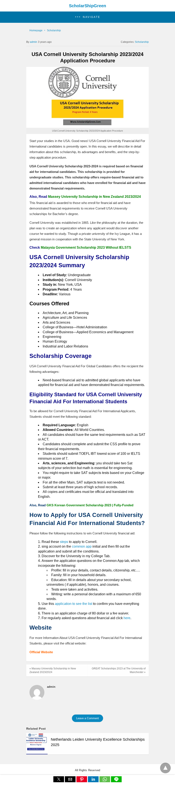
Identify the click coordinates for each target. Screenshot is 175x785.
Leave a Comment (87, 718)
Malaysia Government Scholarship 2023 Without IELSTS (86, 247)
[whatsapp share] (105, 781)
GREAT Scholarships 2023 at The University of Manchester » (119, 670)
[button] (87, 17)
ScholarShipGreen (87, 5)
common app (82, 546)
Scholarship (54, 30)
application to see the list (73, 604)
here (127, 618)
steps (64, 542)
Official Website (41, 652)
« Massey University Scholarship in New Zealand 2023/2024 (52, 670)
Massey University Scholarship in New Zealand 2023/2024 (94, 196)
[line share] (116, 781)
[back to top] (165, 768)
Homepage (35, 30)
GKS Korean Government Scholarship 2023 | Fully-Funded (90, 505)
